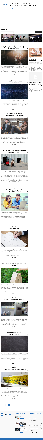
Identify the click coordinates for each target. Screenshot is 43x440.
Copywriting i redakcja (33, 418)
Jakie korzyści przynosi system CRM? (14, 81)
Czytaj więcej (13, 74)
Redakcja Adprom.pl (11, 48)
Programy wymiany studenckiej (35, 427)
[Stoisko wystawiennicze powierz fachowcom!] (14, 309)
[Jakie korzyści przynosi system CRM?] (14, 91)
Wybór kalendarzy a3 (14, 228)
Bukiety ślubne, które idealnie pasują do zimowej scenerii (14, 47)
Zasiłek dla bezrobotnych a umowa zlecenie (23, 423)
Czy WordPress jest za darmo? (35, 82)
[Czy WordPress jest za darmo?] (35, 76)
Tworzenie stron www (33, 84)
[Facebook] (41, 3)
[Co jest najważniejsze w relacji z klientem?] (14, 126)
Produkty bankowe (32, 420)
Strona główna (22, 3)
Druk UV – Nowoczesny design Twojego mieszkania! (14, 369)
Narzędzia (12, 8)
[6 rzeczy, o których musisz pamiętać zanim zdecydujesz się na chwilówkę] (17, 429)
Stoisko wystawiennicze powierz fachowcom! (14, 299)
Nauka (30, 5)
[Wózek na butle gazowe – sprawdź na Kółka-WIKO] (21, 38)
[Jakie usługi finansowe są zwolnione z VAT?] (35, 52)
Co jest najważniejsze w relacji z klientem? (14, 115)
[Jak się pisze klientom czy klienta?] (8, 38)
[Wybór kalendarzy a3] (14, 239)
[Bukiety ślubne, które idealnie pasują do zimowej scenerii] (14, 57)
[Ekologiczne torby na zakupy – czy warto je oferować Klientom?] (14, 275)
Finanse (21, 5)
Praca (15, 5)
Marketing (26, 5)
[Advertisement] (21, 18)
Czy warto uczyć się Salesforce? (14, 332)
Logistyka (35, 5)
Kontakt (33, 3)
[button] (41, 7)
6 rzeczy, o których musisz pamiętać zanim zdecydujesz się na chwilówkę (24, 430)
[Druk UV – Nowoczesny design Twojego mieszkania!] (14, 379)
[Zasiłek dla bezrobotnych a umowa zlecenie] (17, 423)
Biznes (11, 5)
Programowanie (32, 417)
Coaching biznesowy (33, 432)
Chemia (30, 423)
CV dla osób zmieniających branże (35, 425)
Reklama (29, 3)
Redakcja (11, 82)
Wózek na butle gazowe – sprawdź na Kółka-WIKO (14, 150)
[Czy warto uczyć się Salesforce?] (14, 344)
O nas (26, 3)
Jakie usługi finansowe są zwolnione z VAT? (34, 58)
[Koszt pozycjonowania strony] (17, 417)
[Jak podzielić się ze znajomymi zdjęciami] (14, 202)
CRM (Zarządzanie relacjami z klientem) (6, 39)
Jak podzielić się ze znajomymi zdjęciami (14, 190)
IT (17, 5)
